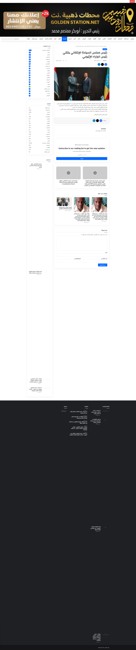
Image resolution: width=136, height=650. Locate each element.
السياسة (64, 38)
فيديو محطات (34, 38)
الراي (75, 38)
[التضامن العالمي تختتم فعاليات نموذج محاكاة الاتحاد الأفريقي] (64, 201)
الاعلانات (48, 95)
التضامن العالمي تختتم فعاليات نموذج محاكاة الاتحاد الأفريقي (65, 208)
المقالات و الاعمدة (48, 38)
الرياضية (70, 38)
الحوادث (89, 38)
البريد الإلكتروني (104, 258)
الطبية (59, 38)
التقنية (99, 38)
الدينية (79, 38)
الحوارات (84, 38)
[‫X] (102, 64)
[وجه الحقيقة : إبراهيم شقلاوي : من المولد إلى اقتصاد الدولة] (47, 324)
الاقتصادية (110, 38)
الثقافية (94, 38)
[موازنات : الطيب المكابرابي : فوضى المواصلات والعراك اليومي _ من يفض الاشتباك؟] (47, 382)
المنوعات (41, 38)
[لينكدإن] (99, 64)
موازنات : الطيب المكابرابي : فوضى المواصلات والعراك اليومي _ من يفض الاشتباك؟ (36, 380)
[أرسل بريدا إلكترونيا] (102, 60)
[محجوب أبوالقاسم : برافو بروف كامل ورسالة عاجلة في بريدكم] (47, 216)
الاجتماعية (120, 38)
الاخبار (115, 38)
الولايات (28, 38)
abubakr (104, 60)
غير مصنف (47, 66)
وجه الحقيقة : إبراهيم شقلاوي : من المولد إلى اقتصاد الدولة (35, 272)
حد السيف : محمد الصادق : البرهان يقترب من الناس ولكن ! (96, 412)
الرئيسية (105, 46)
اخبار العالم (126, 38)
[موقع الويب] (105, 133)
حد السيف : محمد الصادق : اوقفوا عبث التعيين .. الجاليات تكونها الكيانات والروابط (35, 389)
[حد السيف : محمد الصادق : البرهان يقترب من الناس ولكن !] (105, 414)
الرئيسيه (132, 38)
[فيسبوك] (105, 64)
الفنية (55, 38)
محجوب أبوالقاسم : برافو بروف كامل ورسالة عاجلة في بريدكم (36, 165)
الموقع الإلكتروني (77, 258)
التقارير (104, 38)
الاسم (106, 252)
